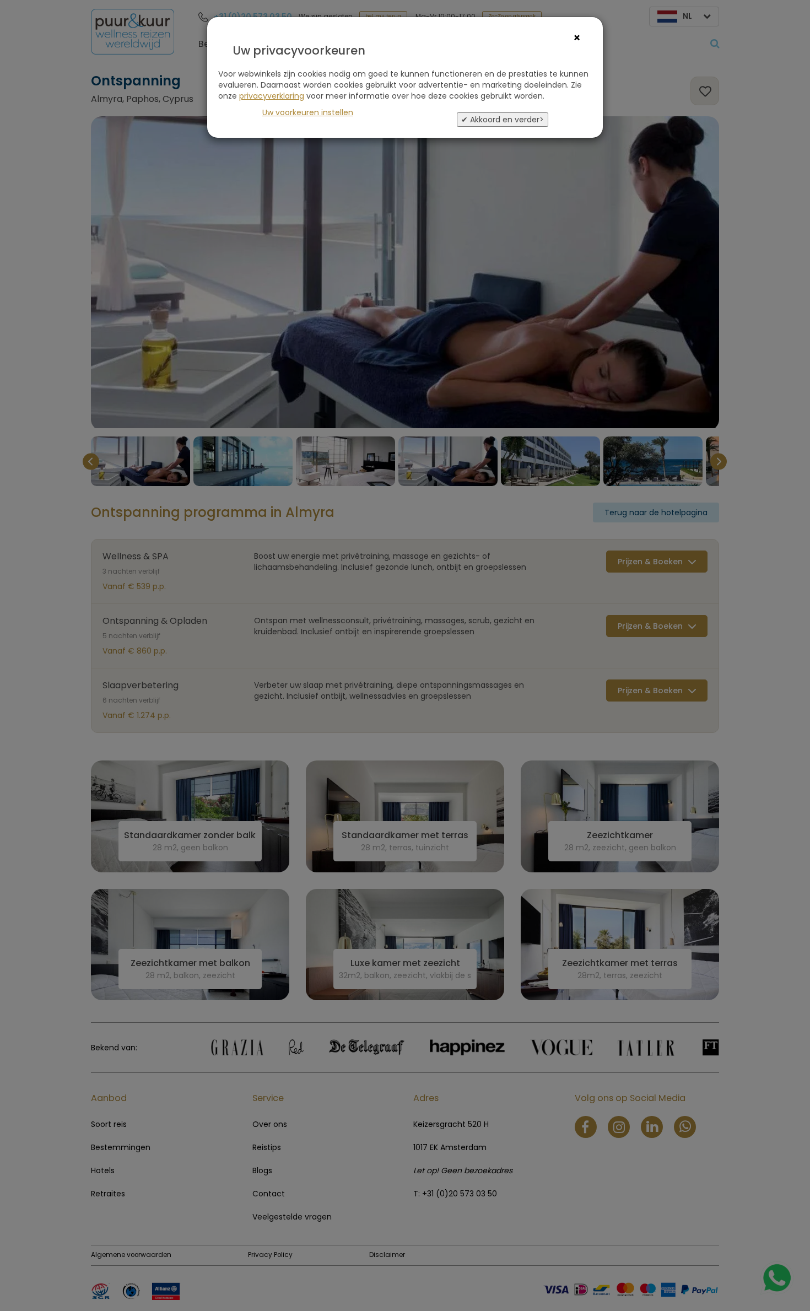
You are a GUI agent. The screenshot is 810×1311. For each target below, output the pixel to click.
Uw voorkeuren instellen (307, 112)
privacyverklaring (271, 95)
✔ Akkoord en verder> (502, 119)
